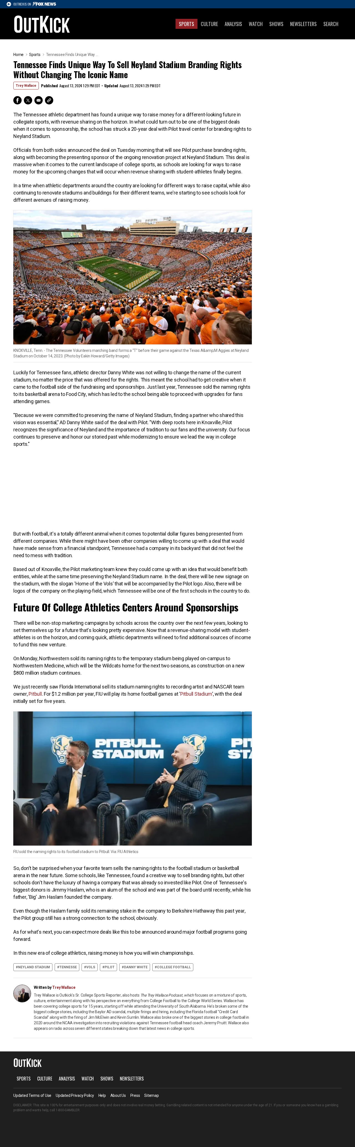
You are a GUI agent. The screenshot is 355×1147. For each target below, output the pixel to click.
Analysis (233, 23)
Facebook (17, 100)
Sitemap (151, 1095)
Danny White (136, 967)
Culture (209, 23)
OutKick (42, 24)
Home (18, 54)
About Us (118, 1095)
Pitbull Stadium (196, 694)
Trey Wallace (26, 86)
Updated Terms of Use (32, 1095)
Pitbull (35, 694)
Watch (256, 23)
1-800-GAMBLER (68, 1110)
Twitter (28, 100)
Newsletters (303, 23)
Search (330, 23)
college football (174, 967)
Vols (90, 967)
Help (102, 1095)
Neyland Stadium (34, 967)
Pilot (110, 967)
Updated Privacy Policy (75, 1095)
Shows (276, 23)
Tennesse (68, 967)
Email (38, 100)
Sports (186, 23)
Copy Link (49, 100)
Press (135, 1095)
